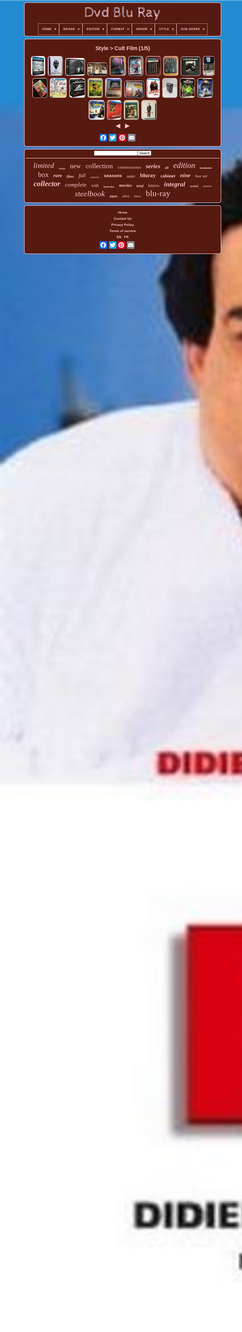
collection (99, 166)
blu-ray (158, 193)
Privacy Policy (122, 225)
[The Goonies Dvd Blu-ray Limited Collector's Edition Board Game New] (96, 110)
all (167, 168)
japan (113, 196)
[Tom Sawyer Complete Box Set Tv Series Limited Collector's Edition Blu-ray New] (58, 88)
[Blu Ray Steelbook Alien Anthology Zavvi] (171, 66)
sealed (194, 186)
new (75, 166)
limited (43, 165)
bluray (148, 175)
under (131, 176)
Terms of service (122, 231)
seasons (113, 176)
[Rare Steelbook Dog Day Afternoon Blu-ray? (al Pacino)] (113, 88)
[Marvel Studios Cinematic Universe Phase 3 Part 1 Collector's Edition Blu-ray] (187, 88)
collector (47, 183)
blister (137, 196)
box (43, 174)
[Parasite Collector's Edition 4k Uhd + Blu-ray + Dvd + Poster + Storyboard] (149, 110)
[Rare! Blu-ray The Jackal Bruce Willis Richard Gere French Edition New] (131, 110)
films (70, 176)
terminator (206, 168)
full (82, 175)
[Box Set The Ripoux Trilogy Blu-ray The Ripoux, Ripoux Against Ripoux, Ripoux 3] (153, 88)
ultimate (94, 177)
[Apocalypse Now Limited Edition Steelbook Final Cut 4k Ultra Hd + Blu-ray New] (118, 66)
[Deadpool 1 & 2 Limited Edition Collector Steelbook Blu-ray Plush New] (134, 89)
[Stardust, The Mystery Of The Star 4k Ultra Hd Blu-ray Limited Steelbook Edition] (205, 88)
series (153, 166)
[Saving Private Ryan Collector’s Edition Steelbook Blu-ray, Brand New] (38, 66)
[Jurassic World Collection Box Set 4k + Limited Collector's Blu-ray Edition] (77, 88)
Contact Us (123, 218)
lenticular (109, 186)
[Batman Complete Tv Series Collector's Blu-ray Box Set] (40, 88)
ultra (125, 196)
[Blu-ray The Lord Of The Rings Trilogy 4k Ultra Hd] (170, 88)
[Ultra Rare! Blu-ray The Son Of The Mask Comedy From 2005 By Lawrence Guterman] (95, 88)
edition (184, 165)
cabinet (167, 175)
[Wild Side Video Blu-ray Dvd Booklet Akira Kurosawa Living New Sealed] (55, 66)
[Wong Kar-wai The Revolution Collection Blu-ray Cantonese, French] (114, 110)
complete (75, 184)
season (207, 186)
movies (125, 185)
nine (185, 175)
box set (201, 176)
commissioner (129, 167)
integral (174, 184)
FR (126, 237)
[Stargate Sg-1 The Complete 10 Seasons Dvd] (97, 69)
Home (122, 212)
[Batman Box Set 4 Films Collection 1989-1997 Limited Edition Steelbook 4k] (153, 66)
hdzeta (153, 185)
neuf (139, 186)
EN (119, 237)
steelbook (90, 193)
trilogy (62, 168)
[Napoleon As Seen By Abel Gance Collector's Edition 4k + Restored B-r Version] (75, 67)
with (95, 185)
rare (57, 175)
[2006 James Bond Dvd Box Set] (208, 66)
